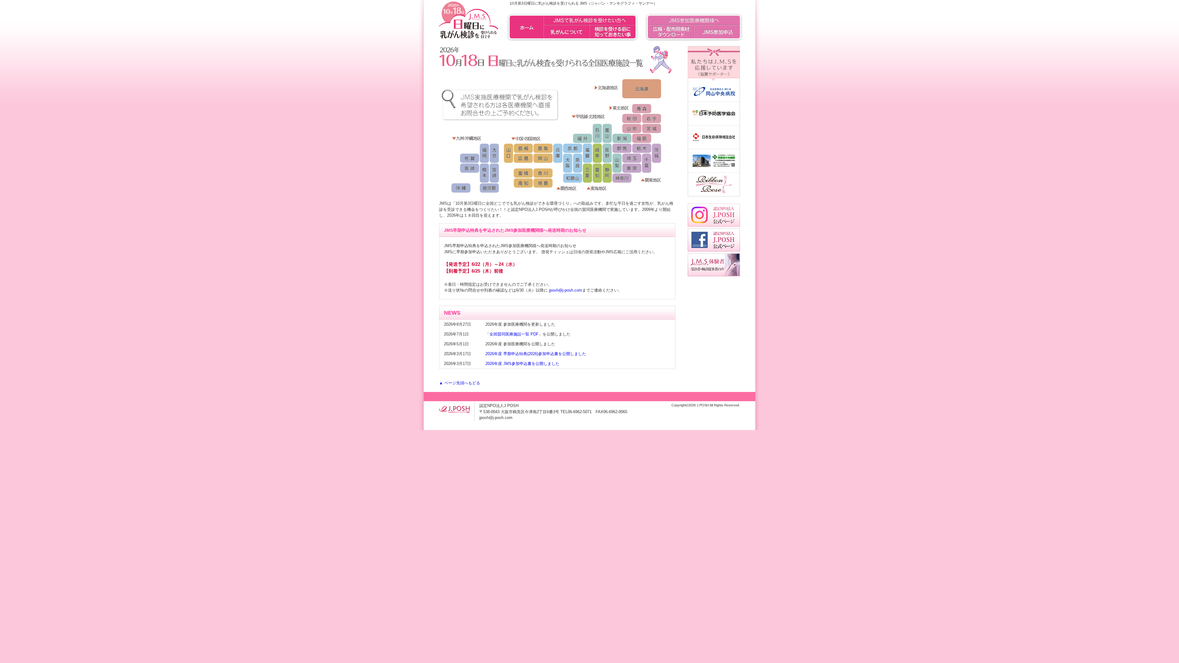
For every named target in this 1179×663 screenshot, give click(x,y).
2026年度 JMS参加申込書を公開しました (522, 363)
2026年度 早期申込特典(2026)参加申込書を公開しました (535, 353)
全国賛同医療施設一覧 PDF (514, 334)
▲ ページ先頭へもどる (459, 383)
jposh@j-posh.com (565, 290)
